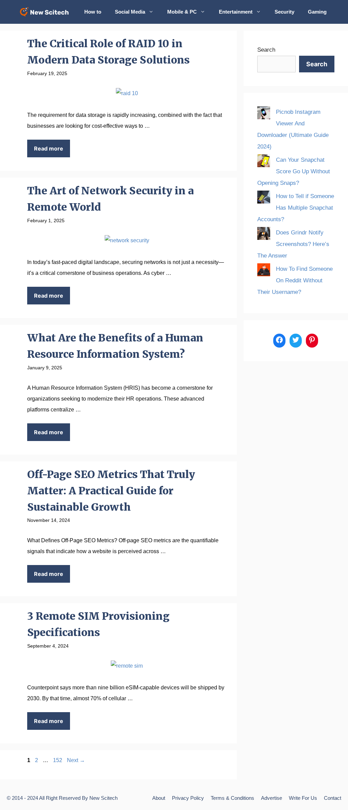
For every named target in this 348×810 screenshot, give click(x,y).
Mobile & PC (182, 12)
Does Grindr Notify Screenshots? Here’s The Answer (293, 244)
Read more (48, 148)
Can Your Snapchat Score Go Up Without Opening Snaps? (293, 171)
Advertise (271, 798)
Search (266, 50)
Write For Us (303, 798)
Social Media (130, 12)
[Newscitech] (46, 12)
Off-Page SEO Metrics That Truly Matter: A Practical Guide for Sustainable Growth (111, 490)
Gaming (317, 12)
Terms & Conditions (232, 798)
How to (92, 12)
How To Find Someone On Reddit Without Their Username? (295, 280)
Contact (332, 798)
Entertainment (236, 12)
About (158, 798)
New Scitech (103, 798)
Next (76, 760)
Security (284, 12)
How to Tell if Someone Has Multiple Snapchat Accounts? (295, 208)
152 (58, 760)
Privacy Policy (188, 798)
